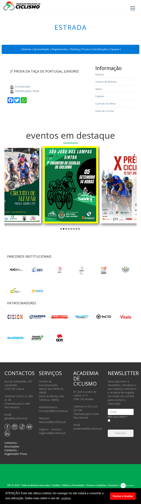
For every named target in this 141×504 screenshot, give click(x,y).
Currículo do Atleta (105, 103)
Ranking (74, 49)
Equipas (115, 49)
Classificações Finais (26, 91)
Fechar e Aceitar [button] (123, 496)
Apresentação (41, 49)
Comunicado (22, 86)
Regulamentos (60, 49)
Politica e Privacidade (73, 485)
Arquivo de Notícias (106, 81)
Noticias (26, 49)
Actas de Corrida (104, 111)
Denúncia (113, 485)
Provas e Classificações (95, 49)
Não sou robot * (118, 416)
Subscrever (120, 433)
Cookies (56, 485)
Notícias (99, 74)
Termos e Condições (96, 485)
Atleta (98, 89)
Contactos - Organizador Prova (15, 452)
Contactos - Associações (11, 444)
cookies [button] (66, 498)
